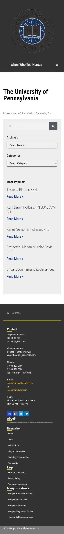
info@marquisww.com (17, 390)
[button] (57, 65)
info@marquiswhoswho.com (20, 383)
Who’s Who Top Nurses (26, 64)
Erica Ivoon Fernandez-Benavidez (30, 269)
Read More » (15, 196)
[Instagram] (9, 413)
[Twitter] (21, 413)
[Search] (53, 126)
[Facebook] (15, 413)
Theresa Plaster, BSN (22, 189)
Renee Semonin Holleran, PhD (28, 229)
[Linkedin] (26, 413)
